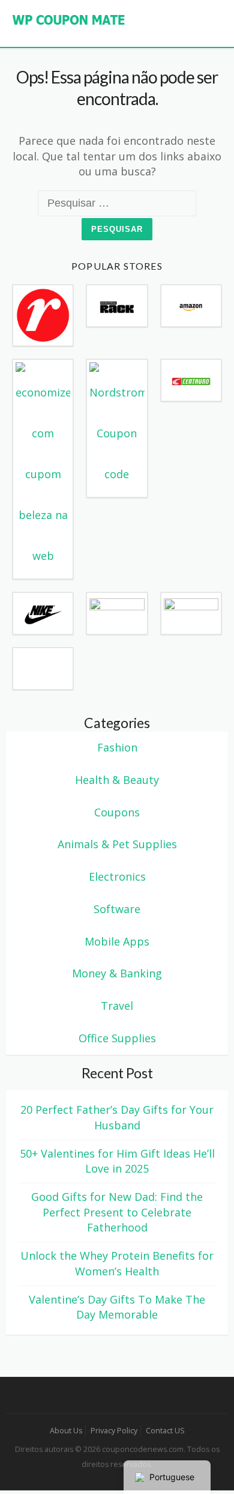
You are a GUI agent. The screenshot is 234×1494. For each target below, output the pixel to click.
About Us (66, 1431)
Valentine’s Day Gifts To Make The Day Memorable (117, 1307)
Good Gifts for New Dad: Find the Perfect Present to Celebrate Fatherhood (117, 1211)
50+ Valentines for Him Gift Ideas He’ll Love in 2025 (117, 1161)
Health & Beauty (117, 780)
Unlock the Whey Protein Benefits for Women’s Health (117, 1263)
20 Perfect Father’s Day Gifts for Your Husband (117, 1117)
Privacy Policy (114, 1431)
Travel (117, 1005)
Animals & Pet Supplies (117, 844)
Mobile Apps (117, 941)
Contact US (165, 1431)
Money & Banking (117, 973)
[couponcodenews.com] (69, 18)
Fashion (117, 747)
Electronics (117, 876)
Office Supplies (117, 1038)
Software (117, 909)
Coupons (117, 812)
